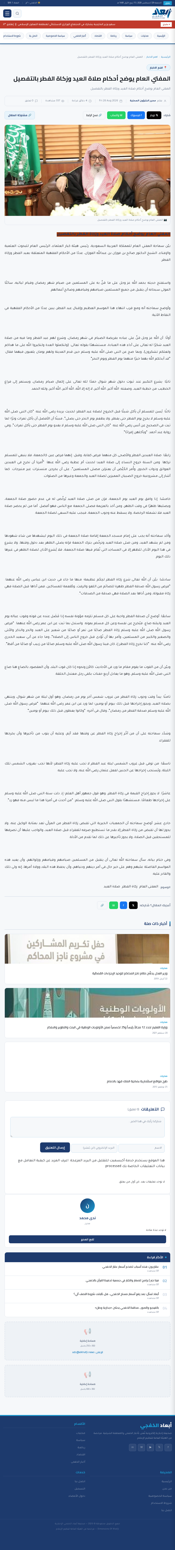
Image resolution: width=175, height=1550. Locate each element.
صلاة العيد (112, 887)
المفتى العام (148, 887)
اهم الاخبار (152, 57)
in (132, 1447)
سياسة (128, 35)
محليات (145, 35)
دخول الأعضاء (77, 1496)
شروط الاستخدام (12, 35)
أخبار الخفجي (79, 35)
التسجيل (80, 1489)
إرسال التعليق (55, 1147)
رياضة (113, 35)
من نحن (167, 1489)
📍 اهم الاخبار (158, 67)
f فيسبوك (136, 115)
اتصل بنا (33, 35)
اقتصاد (98, 35)
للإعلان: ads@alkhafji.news (87, 1352)
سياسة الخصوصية (55, 35)
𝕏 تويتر (154, 115)
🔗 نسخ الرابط (94, 115)
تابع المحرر (87, 1239)
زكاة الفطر (129, 887)
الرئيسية (161, 35)
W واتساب (116, 115)
